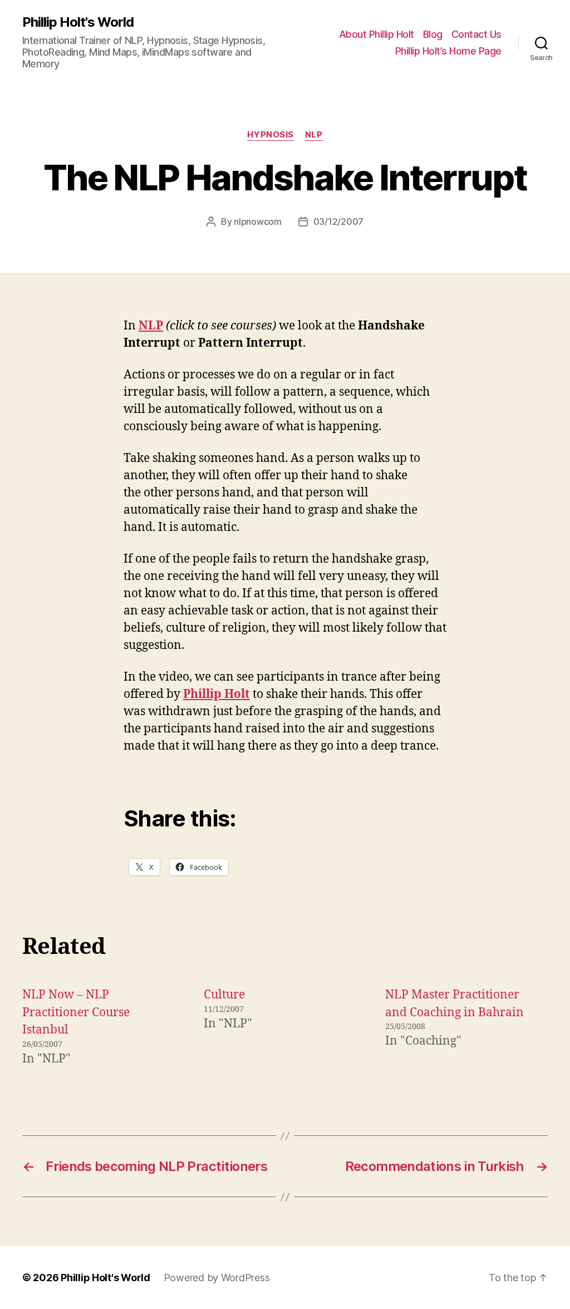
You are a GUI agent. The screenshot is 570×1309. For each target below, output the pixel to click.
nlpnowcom (258, 221)
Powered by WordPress (217, 1277)
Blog (433, 34)
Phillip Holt (216, 694)
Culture (224, 994)
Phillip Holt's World (78, 22)
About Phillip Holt (376, 34)
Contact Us (476, 34)
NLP (314, 135)
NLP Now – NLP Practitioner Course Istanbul (76, 1012)
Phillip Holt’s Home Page (448, 51)
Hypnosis (270, 135)
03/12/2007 (338, 221)
